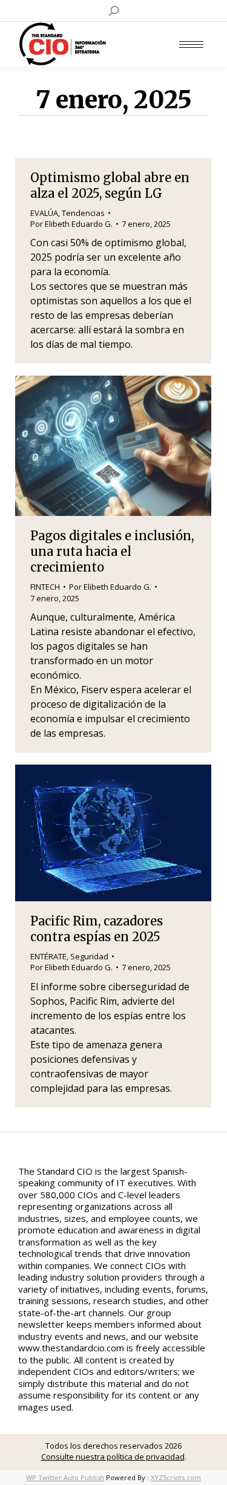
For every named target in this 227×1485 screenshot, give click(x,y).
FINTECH (45, 586)
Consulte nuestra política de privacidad (113, 1456)
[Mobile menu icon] (191, 44)
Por (71, 223)
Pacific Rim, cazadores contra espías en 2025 (96, 928)
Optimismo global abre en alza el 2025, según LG (109, 185)
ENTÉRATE (48, 956)
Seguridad (89, 956)
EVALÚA (44, 212)
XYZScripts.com (176, 1477)
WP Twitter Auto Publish (65, 1477)
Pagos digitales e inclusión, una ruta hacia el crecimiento (112, 551)
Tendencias (83, 212)
